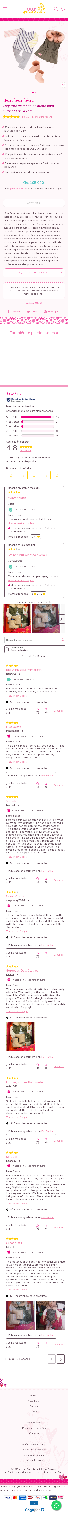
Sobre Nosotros (34, 1422)
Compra (34, 1406)
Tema (34, 1411)
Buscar (34, 1395)
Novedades (34, 1401)
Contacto (34, 1433)
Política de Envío (34, 1460)
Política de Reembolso (34, 1449)
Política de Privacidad (33, 1444)
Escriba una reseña (42, 116)
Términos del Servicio (34, 1454)
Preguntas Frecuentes (34, 1428)
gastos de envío (18, 188)
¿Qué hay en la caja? (34, 272)
